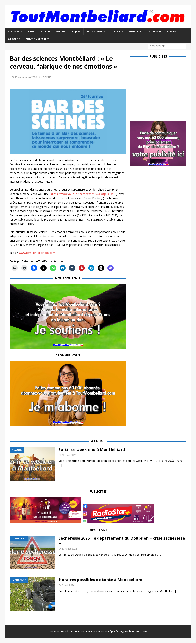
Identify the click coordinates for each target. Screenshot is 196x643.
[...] (60, 465)
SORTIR (45, 31)
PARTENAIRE (154, 31)
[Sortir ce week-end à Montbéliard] (32, 464)
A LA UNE (98, 441)
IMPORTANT (97, 530)
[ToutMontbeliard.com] (98, 26)
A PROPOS (14, 39)
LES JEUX (76, 31)
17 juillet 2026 (69, 548)
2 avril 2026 (68, 585)
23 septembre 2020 (26, 77)
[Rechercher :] (167, 46)
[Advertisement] (162, 89)
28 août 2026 (69, 455)
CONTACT (173, 31)
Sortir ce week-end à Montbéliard (92, 449)
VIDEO (31, 31)
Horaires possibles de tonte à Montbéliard (101, 579)
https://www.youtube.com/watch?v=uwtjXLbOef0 (83, 194)
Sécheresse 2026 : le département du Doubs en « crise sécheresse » (122, 541)
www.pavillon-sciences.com (37, 253)
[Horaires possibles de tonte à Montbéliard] (32, 594)
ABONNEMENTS (96, 31)
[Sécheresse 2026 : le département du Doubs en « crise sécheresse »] (32, 553)
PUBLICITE (117, 31)
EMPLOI (60, 31)
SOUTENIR (135, 31)
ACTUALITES (15, 31)
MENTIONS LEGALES (37, 39)
